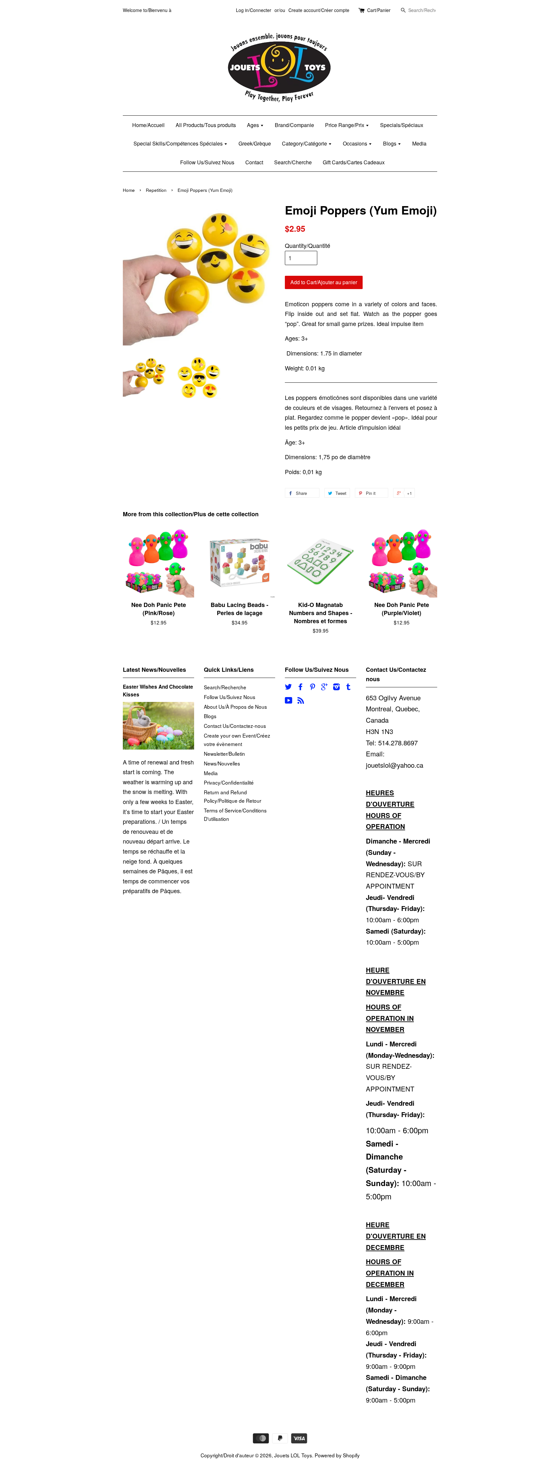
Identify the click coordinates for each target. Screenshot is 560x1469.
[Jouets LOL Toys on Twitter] (288, 687)
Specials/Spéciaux (401, 125)
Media (419, 143)
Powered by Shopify (337, 1455)
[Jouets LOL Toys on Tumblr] (348, 687)
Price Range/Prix (345, 125)
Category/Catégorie (305, 143)
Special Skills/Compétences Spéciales (179, 143)
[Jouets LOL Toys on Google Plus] (324, 687)
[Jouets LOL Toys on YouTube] (288, 701)
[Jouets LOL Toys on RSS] (300, 701)
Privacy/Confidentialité (229, 782)
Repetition (156, 190)
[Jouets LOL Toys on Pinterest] (312, 687)
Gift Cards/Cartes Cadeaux (354, 162)
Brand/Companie (294, 125)
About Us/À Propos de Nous (235, 706)
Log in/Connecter (253, 10)
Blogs (390, 143)
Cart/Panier (379, 10)
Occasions (355, 143)
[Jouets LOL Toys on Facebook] (300, 687)
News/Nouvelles (222, 763)
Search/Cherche (293, 162)
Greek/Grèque (255, 143)
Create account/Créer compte (318, 10)
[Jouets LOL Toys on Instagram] (336, 687)
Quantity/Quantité (307, 245)
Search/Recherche (225, 687)
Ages (253, 125)
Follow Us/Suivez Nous (207, 162)
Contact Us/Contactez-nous (235, 725)
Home (129, 190)
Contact (254, 162)
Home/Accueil (148, 125)
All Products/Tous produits (206, 125)
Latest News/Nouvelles (154, 669)
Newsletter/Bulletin (224, 753)
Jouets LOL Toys (293, 1455)
